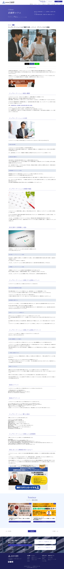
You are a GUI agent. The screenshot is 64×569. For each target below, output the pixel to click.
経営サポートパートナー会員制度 (36, 558)
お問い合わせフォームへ (26, 549)
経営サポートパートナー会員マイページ (52, 559)
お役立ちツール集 (34, 559)
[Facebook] (10, 561)
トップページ (10, 16)
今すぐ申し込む (20, 521)
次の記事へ (54, 531)
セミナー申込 (44, 559)
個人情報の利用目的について (28, 566)
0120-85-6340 (42, 1)
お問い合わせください (12, 549)
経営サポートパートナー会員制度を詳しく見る (45, 547)
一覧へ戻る (32, 531)
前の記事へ (10, 531)
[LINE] (8, 561)
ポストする (27, 64)
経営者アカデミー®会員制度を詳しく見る (45, 541)
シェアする (32, 64)
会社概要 (28, 557)
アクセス (28, 559)
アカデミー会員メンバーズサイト (50, 557)
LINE (37, 64)
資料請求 (58, 1)
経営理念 (28, 558)
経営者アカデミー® (34, 557)
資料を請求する (20, 545)
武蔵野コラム (15, 16)
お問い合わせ (50, 1)
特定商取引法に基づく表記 (36, 566)
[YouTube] (12, 561)
